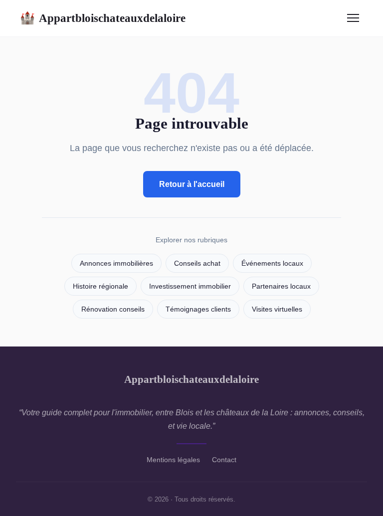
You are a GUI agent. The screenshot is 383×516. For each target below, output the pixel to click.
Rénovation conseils (113, 309)
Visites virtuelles (277, 309)
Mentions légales (173, 460)
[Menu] (353, 18)
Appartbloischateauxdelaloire (103, 17)
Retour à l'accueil (191, 184)
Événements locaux (272, 263)
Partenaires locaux (281, 286)
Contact (224, 460)
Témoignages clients (198, 309)
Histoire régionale (100, 286)
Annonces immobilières (116, 263)
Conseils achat (197, 263)
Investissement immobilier (190, 286)
